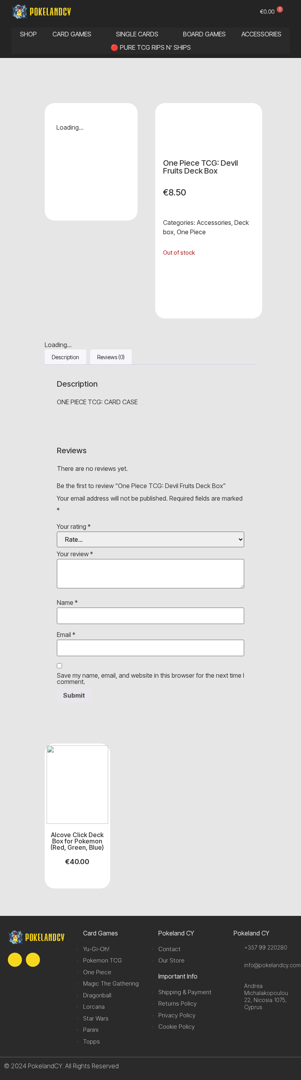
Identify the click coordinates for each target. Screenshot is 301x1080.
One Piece (191, 232)
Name (67, 602)
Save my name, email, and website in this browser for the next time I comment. (150, 678)
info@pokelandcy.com (272, 965)
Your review (75, 554)
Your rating (74, 526)
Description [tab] (65, 357)
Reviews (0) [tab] (111, 357)
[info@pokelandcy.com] (237, 965)
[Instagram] (33, 960)
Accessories (214, 222)
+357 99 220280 (265, 947)
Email (66, 634)
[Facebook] (15, 960)
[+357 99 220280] (237, 947)
